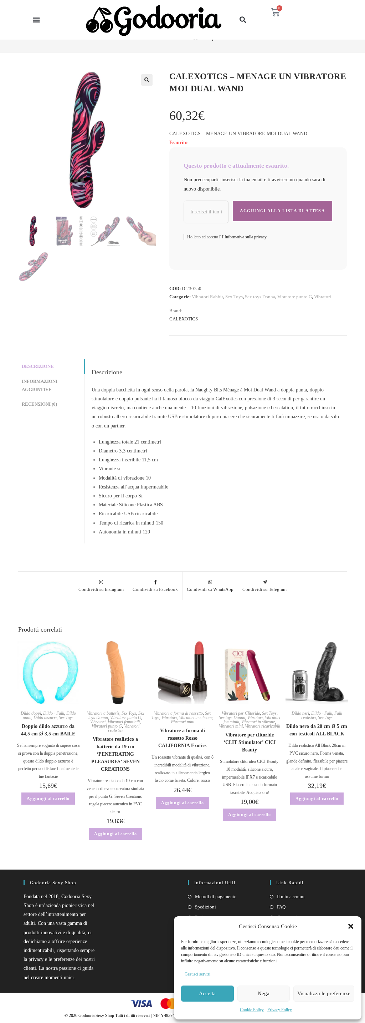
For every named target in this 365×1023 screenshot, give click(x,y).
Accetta (207, 993)
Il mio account (291, 896)
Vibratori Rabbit (207, 296)
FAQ (281, 907)
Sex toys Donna (260, 296)
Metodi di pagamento (216, 896)
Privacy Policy (279, 1009)
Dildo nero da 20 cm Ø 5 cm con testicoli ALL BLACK (316, 730)
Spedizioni (205, 907)
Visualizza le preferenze (323, 993)
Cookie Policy (252, 1009)
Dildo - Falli (53, 713)
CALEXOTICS (183, 318)
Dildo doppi (31, 713)
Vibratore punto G (294, 296)
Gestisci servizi (197, 974)
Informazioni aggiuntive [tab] (39, 385)
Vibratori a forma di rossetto (178, 713)
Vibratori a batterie (103, 713)
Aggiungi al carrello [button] (48, 798)
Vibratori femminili (124, 721)
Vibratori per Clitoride (241, 713)
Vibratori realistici (123, 728)
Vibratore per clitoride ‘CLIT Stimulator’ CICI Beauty (249, 742)
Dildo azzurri (45, 717)
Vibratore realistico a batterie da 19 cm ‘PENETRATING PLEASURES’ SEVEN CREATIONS (115, 754)
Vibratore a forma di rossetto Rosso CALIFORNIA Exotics (182, 738)
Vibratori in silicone (195, 717)
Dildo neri (300, 713)
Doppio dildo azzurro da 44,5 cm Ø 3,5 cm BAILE (48, 730)
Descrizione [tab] (38, 366)
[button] (350, 926)
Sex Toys (234, 296)
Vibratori (322, 296)
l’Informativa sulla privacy (244, 236)
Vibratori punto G (107, 726)
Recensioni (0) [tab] (39, 404)
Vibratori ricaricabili (262, 726)
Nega (263, 993)
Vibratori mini (182, 721)
